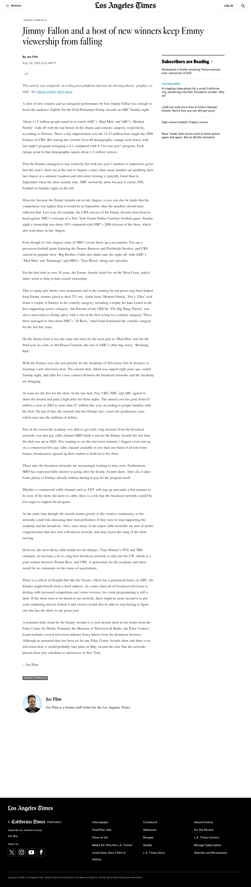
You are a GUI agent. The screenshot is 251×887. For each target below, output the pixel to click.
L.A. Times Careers (206, 837)
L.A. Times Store (154, 853)
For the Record (203, 830)
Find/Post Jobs (101, 830)
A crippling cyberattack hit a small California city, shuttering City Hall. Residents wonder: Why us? (193, 92)
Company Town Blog (35, 20)
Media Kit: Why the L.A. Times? (112, 845)
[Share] (27, 74)
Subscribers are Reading (185, 61)
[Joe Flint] (32, 703)
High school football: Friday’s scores (185, 122)
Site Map (13, 836)
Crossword (150, 822)
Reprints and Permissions (210, 853)
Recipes (148, 837)
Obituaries (149, 830)
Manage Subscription (207, 845)
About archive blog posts (54, 91)
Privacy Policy (68, 878)
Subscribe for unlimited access (25, 830)
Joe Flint (32, 57)
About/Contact (203, 822)
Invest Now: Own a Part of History (109, 856)
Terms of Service (52, 878)
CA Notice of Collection (87, 878)
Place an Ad (99, 837)
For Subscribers (171, 84)
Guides (147, 845)
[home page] (125, 5)
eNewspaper (100, 822)
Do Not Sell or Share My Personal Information (121, 878)
